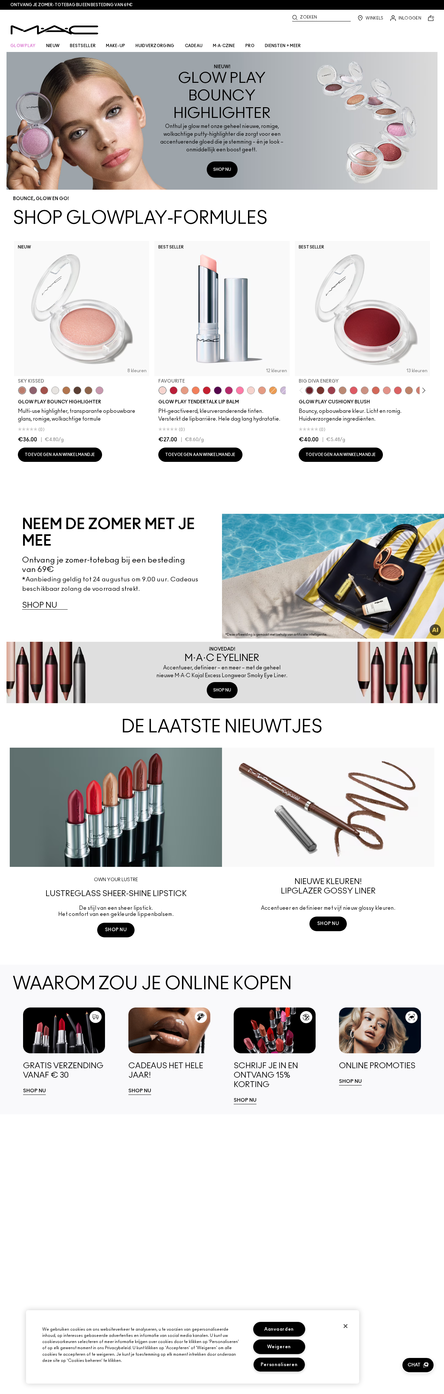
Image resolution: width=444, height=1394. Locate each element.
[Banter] (173, 390)
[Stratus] (99, 390)
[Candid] (195, 390)
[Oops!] (273, 390)
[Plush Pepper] (331, 390)
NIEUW (53, 46)
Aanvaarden (279, 1329)
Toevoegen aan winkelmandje (60, 455)
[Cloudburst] (66, 390)
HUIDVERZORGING (155, 46)
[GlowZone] (77, 390)
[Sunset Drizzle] (33, 390)
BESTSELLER (83, 46)
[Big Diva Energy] (309, 390)
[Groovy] (398, 390)
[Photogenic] (240, 390)
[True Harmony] (342, 390)
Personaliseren (279, 1364)
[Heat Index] (353, 390)
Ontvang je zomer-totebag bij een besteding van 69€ (71, 5)
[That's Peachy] (376, 390)
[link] (64, 1051)
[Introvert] (184, 390)
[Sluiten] (345, 1326)
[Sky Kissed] (22, 390)
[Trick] (218, 390)
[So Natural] (409, 390)
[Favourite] (162, 390)
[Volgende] (422, 390)
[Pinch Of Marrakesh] (320, 390)
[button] (418, 1365)
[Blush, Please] (364, 390)
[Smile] (251, 390)
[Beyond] (229, 390)
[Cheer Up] (387, 390)
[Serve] (206, 390)
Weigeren (279, 1346)
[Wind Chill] (55, 390)
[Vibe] (284, 390)
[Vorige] (302, 390)
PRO (250, 46)
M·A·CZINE (224, 46)
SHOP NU (222, 169)
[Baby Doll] (262, 390)
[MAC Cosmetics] (54, 29)
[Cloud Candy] (44, 390)
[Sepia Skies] (88, 390)
